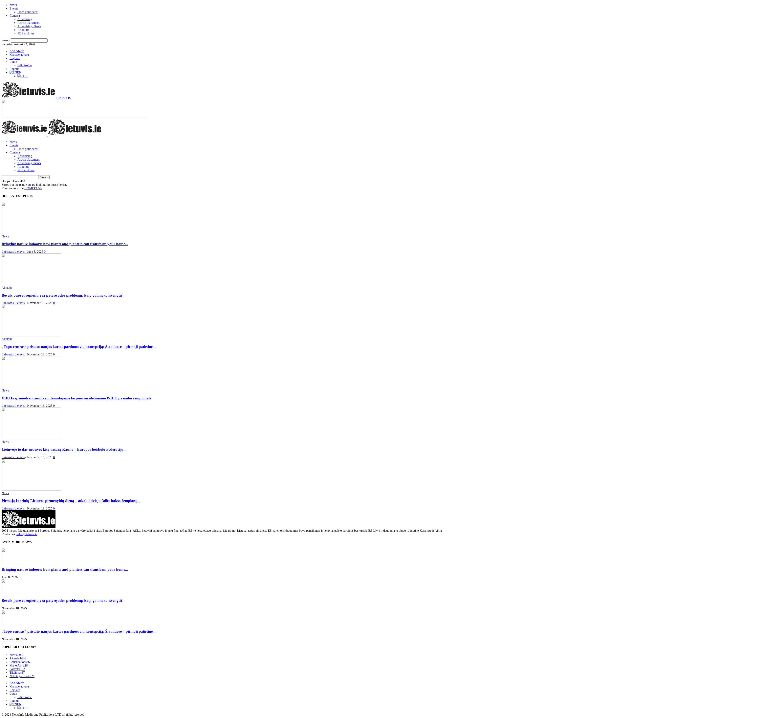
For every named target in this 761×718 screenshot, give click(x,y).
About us (23, 29)
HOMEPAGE (33, 188)
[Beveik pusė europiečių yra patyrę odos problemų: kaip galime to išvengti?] (31, 284)
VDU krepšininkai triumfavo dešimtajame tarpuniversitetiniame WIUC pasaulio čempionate (76, 398)
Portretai (17, 669)
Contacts (15, 15)
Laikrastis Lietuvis (13, 251)
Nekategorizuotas (22, 676)
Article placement (28, 22)
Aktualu (7, 287)
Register (15, 58)
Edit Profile (24, 65)
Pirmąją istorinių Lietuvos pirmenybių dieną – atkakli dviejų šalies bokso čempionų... (71, 501)
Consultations (20, 662)
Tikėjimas (17, 672)
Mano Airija (19, 665)
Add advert (17, 51)
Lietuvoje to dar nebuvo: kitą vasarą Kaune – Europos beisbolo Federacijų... (64, 449)
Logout (14, 68)
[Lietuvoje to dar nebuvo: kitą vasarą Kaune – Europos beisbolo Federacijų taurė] (31, 438)
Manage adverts (19, 54)
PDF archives (25, 33)
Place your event (27, 12)
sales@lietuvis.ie (26, 534)
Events (14, 8)
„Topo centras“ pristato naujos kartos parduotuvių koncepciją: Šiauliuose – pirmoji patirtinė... (79, 347)
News (13, 5)
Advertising (24, 19)
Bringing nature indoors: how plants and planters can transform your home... (65, 244)
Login (13, 61)
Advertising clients (29, 26)
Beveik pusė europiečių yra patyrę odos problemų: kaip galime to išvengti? (62, 295)
